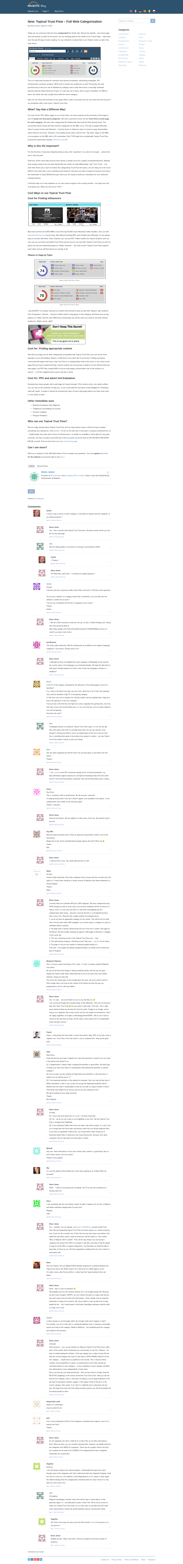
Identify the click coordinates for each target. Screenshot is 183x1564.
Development (39, 498)
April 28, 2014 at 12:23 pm (57, 864)
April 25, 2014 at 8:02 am (58, 577)
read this (96, 941)
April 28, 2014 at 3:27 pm (56, 954)
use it (62, 457)
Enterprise (151, 1560)
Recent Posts (42, 466)
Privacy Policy (117, 1560)
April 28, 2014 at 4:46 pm (56, 1025)
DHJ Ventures (56, 475)
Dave (48, 749)
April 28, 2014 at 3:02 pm (53, 893)
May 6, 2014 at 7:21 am (56, 1457)
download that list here (37, 235)
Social (141, 48)
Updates (142, 55)
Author (31, 466)
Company (122, 37)
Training (142, 51)
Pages (44, 11)
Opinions (142, 34)
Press (141, 37)
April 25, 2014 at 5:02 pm (56, 742)
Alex (51, 544)
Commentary (124, 34)
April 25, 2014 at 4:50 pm (56, 675)
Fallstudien (123, 51)
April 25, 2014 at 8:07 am (56, 824)
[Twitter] (107, 472)
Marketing (122, 65)
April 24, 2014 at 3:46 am (53, 520)
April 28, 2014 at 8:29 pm (53, 1045)
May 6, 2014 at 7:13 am (53, 1431)
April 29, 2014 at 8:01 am (56, 1141)
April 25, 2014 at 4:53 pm (56, 782)
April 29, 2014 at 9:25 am (53, 1278)
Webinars (142, 65)
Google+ (78, 1116)
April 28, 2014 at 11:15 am (54, 850)
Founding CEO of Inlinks (74, 475)
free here (104, 453)
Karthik (49, 1318)
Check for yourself (60, 140)
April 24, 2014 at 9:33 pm (58, 563)
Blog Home (59, 11)
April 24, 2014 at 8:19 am (53, 652)
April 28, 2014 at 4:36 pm (53, 989)
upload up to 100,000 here (82, 1227)
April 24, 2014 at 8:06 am (53, 612)
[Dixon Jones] (34, 477)
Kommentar (123, 58)
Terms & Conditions (131, 1560)
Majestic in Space (125, 62)
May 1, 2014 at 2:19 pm (53, 1411)
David (48, 682)
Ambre (49, 584)
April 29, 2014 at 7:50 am (56, 1194)
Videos (141, 58)
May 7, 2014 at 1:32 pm (58, 1545)
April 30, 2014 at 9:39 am (56, 1394)
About (143, 1560)
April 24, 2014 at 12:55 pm (54, 716)
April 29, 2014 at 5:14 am (53, 1161)
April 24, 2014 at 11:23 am (56, 550)
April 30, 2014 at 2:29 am (53, 1333)
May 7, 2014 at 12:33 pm (56, 1512)
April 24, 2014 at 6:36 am (56, 537)
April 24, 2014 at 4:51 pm (53, 808)
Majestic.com (33, 11)
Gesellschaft (123, 55)
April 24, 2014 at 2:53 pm (53, 762)
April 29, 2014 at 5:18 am (53, 1177)
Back (31, 491)
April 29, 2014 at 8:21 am (53, 1217)
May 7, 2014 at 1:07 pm (58, 1528)
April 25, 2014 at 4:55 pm (56, 635)
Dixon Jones (48, 472)
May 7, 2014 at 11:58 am (53, 1486)
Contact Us (105, 1560)
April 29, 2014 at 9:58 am (56, 1311)
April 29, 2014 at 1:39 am (53, 1102)
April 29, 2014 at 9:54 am (56, 1255)
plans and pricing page (68, 441)
